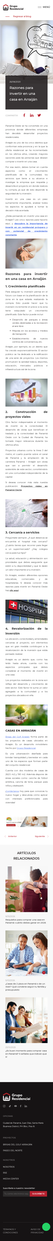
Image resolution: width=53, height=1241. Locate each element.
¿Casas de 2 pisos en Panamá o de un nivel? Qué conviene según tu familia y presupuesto (25, 986)
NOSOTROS (9, 1167)
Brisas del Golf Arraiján (17, 736)
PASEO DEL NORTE (12, 1150)
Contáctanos (12, 791)
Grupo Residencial (26, 748)
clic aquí (14, 590)
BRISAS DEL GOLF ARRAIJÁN (17, 1144)
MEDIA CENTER (11, 1179)
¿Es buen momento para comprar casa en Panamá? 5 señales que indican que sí (26, 1053)
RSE (5, 1173)
